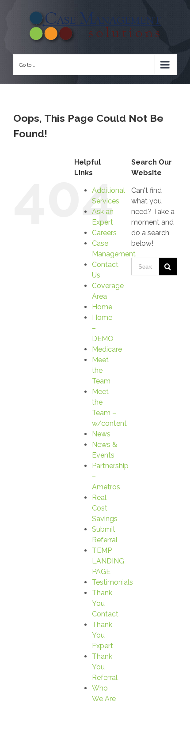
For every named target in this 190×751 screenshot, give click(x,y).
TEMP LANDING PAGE (108, 561)
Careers (104, 233)
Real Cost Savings (105, 508)
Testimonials (112, 582)
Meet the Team (101, 370)
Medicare (107, 349)
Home (102, 307)
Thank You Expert (102, 635)
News (101, 434)
